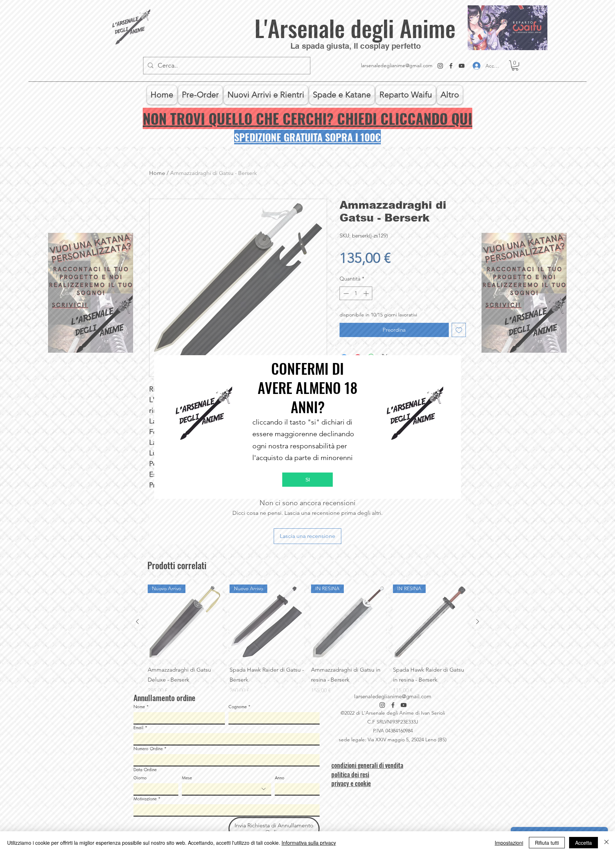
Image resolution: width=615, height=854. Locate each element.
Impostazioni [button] (509, 842)
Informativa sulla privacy (309, 842)
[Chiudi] (606, 842)
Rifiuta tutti (547, 842)
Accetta (583, 842)
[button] (307, 480)
